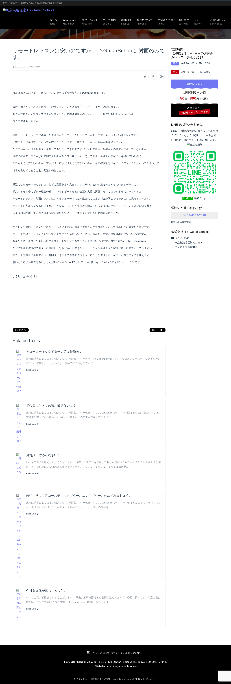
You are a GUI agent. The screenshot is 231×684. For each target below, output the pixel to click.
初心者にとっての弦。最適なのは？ (51, 405)
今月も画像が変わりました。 (46, 590)
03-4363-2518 (196, 215)
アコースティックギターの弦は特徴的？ (54, 351)
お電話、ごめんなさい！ (43, 455)
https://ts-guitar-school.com (122, 666)
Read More (31, 370)
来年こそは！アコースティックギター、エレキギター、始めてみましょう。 (79, 495)
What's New (34, 67)
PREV (22, 330)
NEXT (156, 330)
